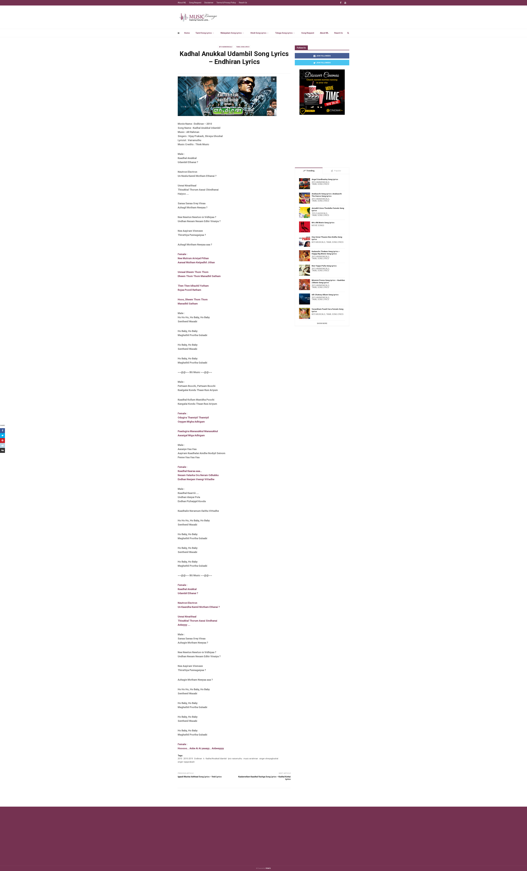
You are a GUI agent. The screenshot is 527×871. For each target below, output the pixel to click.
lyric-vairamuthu (235, 758)
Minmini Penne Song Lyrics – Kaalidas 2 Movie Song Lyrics (328, 281)
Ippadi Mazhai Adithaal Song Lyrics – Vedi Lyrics (200, 777)
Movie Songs (318, 225)
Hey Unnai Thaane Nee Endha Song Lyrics (327, 238)
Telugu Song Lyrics (284, 33)
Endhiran (198, 758)
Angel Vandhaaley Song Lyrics (325, 179)
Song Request (307, 33)
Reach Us (338, 33)
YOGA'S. (268, 868)
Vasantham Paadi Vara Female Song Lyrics (327, 310)
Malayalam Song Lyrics (231, 33)
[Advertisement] (322, 140)
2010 (180, 758)
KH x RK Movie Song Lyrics (323, 223)
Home (187, 33)
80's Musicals (318, 242)
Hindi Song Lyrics (258, 33)
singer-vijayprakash (186, 762)
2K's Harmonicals (225, 47)
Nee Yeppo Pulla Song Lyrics (324, 266)
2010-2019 (188, 758)
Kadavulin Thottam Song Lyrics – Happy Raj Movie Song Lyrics (326, 252)
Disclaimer (208, 3)
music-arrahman (250, 758)
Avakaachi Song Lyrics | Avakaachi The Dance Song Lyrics (327, 195)
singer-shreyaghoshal (268, 758)
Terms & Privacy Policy (226, 3)
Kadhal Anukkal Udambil (216, 758)
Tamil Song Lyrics (203, 33)
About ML (324, 33)
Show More (322, 323)
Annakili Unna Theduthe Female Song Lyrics (328, 209)
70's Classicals (319, 213)
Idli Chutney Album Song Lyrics (325, 295)
